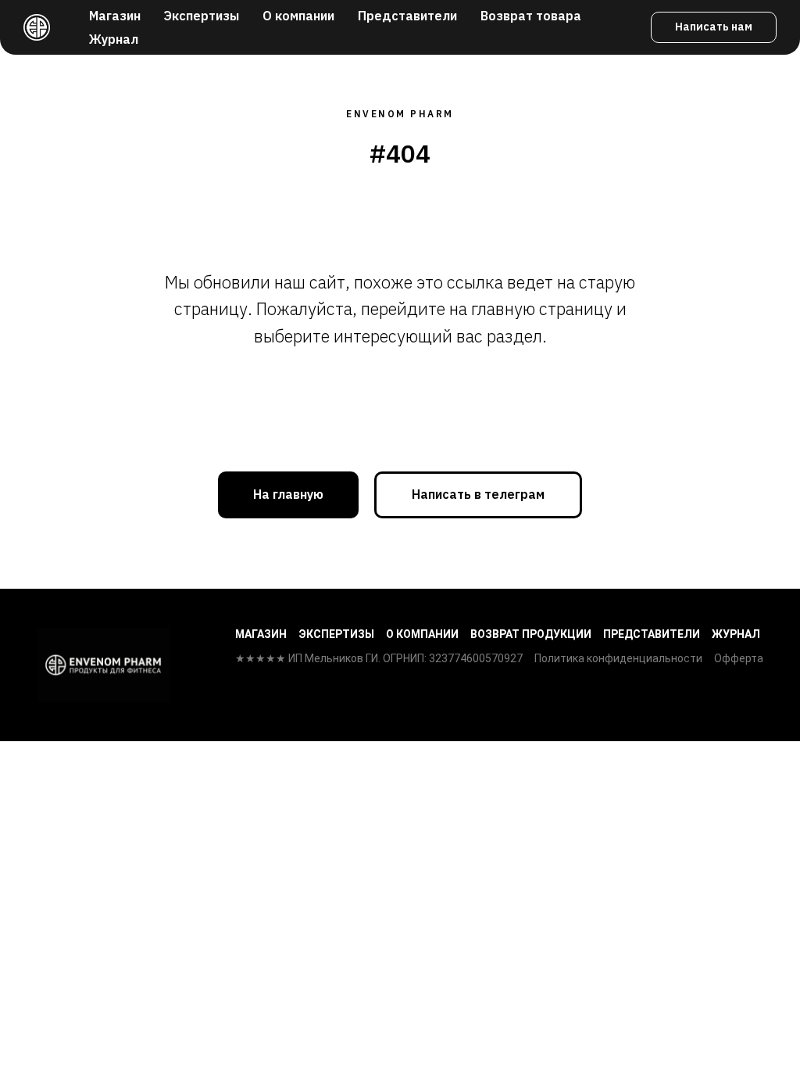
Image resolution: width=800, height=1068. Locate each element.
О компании (298, 15)
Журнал (113, 39)
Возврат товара (530, 15)
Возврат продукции (530, 634)
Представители (407, 15)
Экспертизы (201, 15)
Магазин (115, 15)
